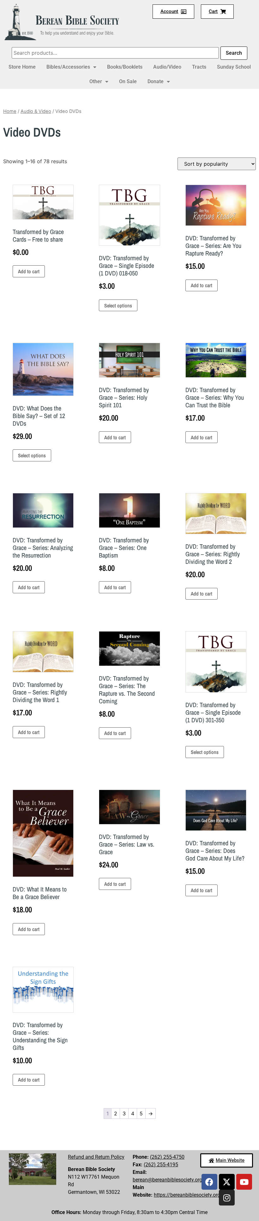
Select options (118, 305)
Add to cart (28, 271)
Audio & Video (36, 111)
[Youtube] (244, 1182)
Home (9, 111)
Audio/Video (167, 67)
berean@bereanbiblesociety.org (167, 1180)
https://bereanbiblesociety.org (187, 1195)
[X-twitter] (227, 1182)
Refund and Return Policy (96, 1157)
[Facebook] (209, 1182)
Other (95, 81)
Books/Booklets (124, 67)
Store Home (22, 67)
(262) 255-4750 (167, 1157)
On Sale (128, 81)
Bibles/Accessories (68, 67)
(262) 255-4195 (161, 1165)
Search (234, 53)
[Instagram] (227, 1198)
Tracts (199, 67)
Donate (156, 81)
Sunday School (234, 67)
